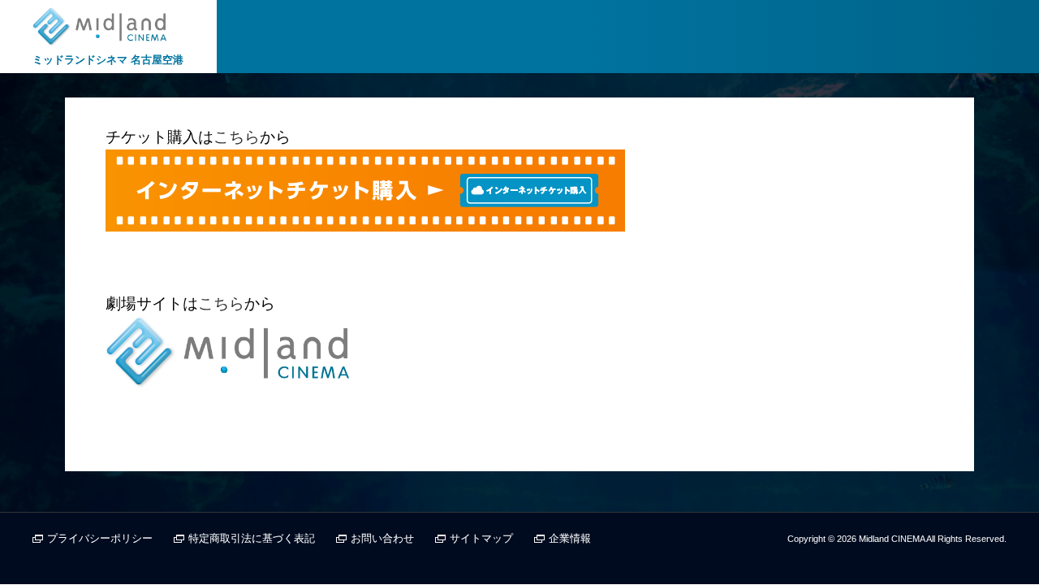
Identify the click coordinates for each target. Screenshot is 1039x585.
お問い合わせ (382, 538)
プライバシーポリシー (100, 538)
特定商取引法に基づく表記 (251, 538)
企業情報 (570, 538)
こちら (236, 136)
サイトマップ (481, 538)
